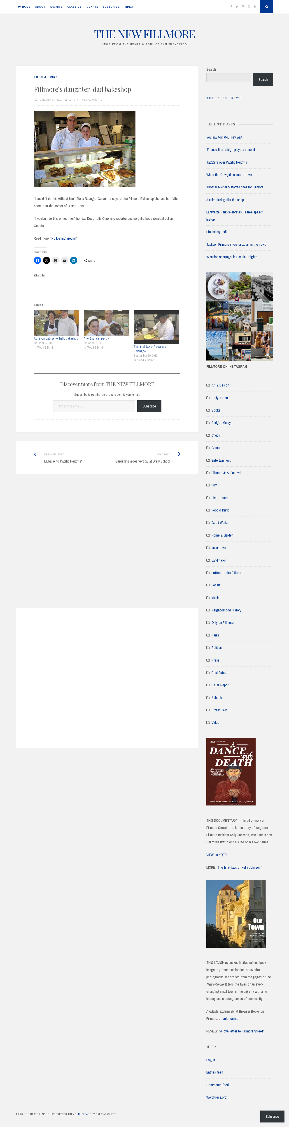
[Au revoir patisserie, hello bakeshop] (56, 323)
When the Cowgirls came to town (229, 174)
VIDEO (128, 7)
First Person (220, 497)
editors (73, 99)
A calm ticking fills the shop (225, 199)
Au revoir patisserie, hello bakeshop (56, 338)
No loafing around (63, 238)
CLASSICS (74, 7)
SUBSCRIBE (111, 7)
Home (26, 7)
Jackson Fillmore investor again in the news (236, 244)
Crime (216, 447)
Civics (216, 435)
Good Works (220, 522)
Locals (216, 585)
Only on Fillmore (223, 622)
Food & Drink (46, 77)
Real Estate (220, 672)
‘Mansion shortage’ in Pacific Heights (231, 256)
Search (211, 69)
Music (215, 597)
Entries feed (214, 1072)
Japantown (219, 547)
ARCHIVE (56, 7)
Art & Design (220, 385)
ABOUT (40, 7)
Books (216, 410)
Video (215, 722)
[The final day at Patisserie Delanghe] (156, 327)
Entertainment (221, 460)
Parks (215, 635)
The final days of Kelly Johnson (239, 867)
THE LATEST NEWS (224, 98)
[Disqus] (107, 546)
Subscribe (149, 406)
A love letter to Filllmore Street (241, 1031)
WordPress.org (216, 1097)
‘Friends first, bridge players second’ (231, 149)
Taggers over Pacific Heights (226, 162)
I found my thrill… (218, 231)
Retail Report (221, 685)
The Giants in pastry (96, 338)
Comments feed (217, 1084)
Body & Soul (220, 397)
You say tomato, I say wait (224, 137)
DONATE (92, 7)
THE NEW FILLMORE (144, 33)
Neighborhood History (226, 610)
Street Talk (219, 710)
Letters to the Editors (226, 572)
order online (230, 1018)
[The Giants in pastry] (106, 323)
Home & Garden (222, 535)
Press (215, 660)
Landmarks (219, 560)
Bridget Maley (221, 422)
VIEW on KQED (216, 854)
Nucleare (84, 1114)
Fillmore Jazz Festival (226, 472)
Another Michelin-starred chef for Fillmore (234, 187)
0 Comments (94, 99)
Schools (217, 697)
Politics (217, 647)
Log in (210, 1059)
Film (214, 485)
